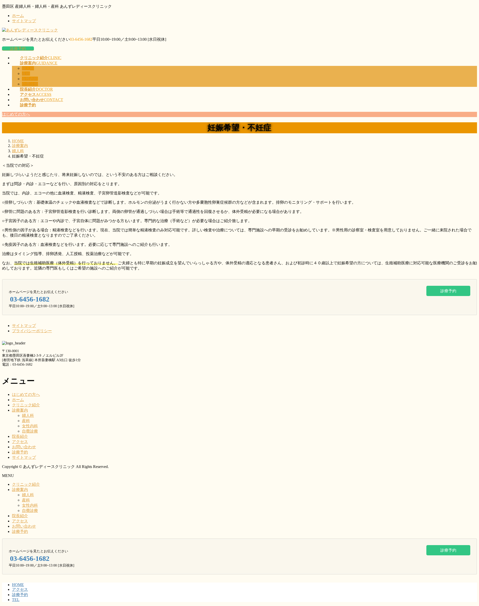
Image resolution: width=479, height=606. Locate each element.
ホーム (18, 15)
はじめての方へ (26, 394)
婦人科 (28, 68)
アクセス (20, 442)
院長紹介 (20, 436)
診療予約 (18, 48)
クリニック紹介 (26, 405)
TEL (15, 600)
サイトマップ (24, 21)
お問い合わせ (24, 447)
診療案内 (20, 410)
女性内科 (30, 79)
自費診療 (30, 84)
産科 (26, 73)
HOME (18, 585)
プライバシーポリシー (32, 331)
